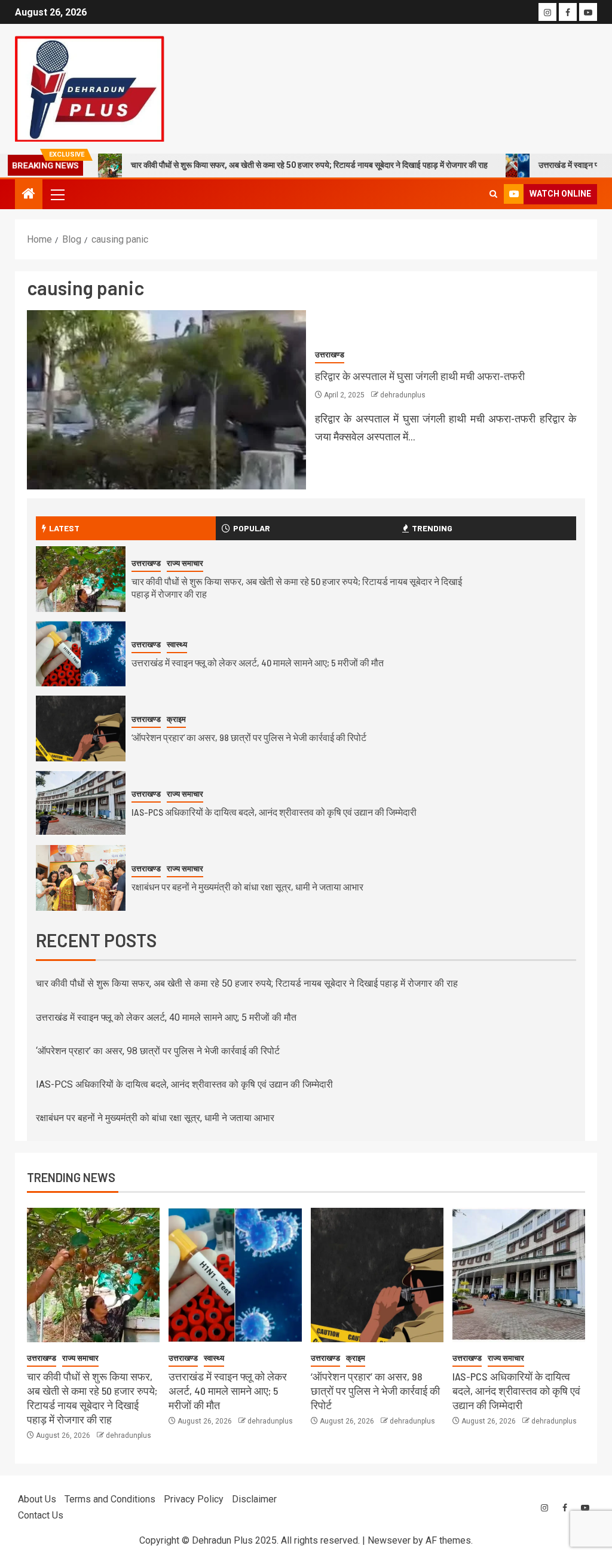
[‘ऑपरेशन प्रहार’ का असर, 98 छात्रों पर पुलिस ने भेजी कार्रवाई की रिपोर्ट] (81, 728)
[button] (57, 194)
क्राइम (176, 719)
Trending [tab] (432, 528)
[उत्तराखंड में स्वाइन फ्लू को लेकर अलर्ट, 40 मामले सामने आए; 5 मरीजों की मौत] (81, 654)
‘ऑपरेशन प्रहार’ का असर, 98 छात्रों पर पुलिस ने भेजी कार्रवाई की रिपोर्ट (248, 737)
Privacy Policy (194, 1499)
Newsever (389, 1540)
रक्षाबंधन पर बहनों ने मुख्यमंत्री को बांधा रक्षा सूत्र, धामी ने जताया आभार (247, 886)
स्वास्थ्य (177, 644)
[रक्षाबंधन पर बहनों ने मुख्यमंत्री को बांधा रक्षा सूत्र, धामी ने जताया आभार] (81, 878)
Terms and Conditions (110, 1499)
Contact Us (40, 1515)
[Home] (28, 194)
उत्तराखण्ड (329, 354)
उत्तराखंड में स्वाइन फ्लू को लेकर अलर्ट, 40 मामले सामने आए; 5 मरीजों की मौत (257, 662)
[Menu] (57, 194)
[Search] (493, 194)
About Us (37, 1499)
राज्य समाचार (185, 563)
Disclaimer (254, 1499)
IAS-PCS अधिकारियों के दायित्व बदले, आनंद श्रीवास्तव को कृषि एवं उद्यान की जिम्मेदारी (274, 812)
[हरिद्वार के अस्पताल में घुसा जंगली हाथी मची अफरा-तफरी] (166, 399)
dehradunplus (403, 395)
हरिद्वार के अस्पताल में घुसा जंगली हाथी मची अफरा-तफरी (420, 375)
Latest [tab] (64, 528)
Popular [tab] (251, 528)
